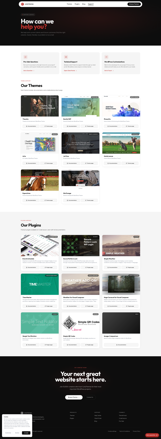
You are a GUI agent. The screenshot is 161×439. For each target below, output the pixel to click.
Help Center (97, 415)
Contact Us (90, 397)
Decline (17, 433)
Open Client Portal (69, 70)
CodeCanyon (123, 418)
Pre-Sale (121, 421)
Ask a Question (27, 70)
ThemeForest (123, 415)
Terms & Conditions (124, 431)
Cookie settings (112, 431)
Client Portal (97, 418)
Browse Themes (134, 4)
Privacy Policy (136, 431)
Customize (8, 433)
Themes (69, 4)
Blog (83, 4)
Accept (26, 433)
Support (91, 4)
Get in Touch (108, 70)
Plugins (77, 4)
